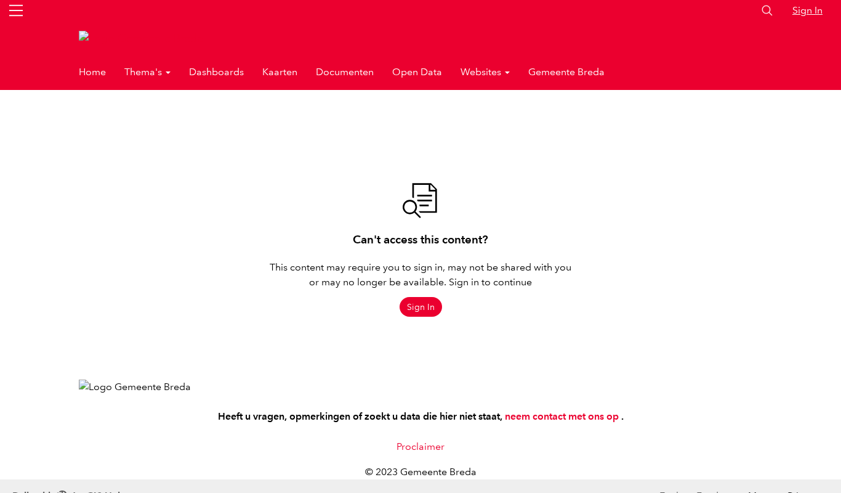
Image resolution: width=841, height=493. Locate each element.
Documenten (345, 72)
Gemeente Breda (566, 72)
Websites (482, 72)
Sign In (807, 10)
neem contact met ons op (563, 416)
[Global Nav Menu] (16, 10)
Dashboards (216, 72)
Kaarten (279, 72)
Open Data (417, 72)
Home (92, 72)
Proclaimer (420, 446)
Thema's (144, 72)
